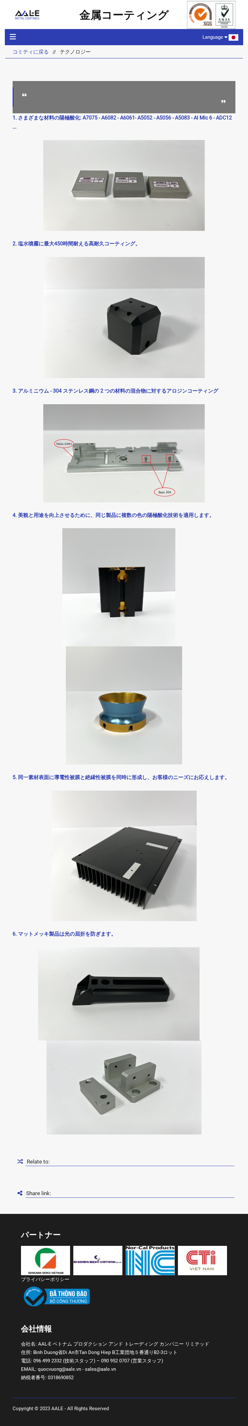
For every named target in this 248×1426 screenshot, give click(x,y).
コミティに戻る (31, 52)
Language (213, 37)
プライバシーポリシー (45, 1279)
